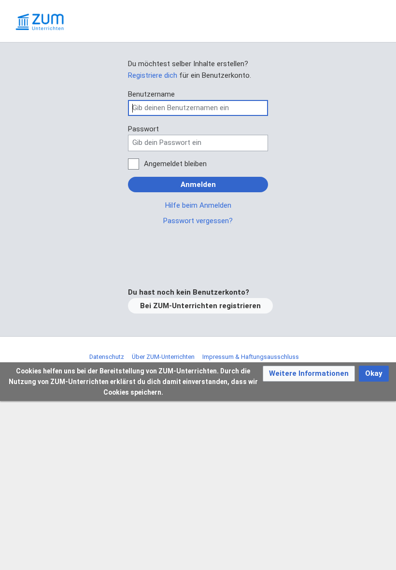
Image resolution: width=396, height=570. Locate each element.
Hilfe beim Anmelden (198, 205)
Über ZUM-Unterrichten (163, 356)
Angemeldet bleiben (175, 163)
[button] (309, 374)
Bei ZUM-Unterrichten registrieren (200, 305)
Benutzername (151, 94)
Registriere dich (152, 75)
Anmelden (198, 184)
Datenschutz (106, 356)
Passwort (143, 129)
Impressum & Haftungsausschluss (250, 356)
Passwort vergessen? (198, 220)
